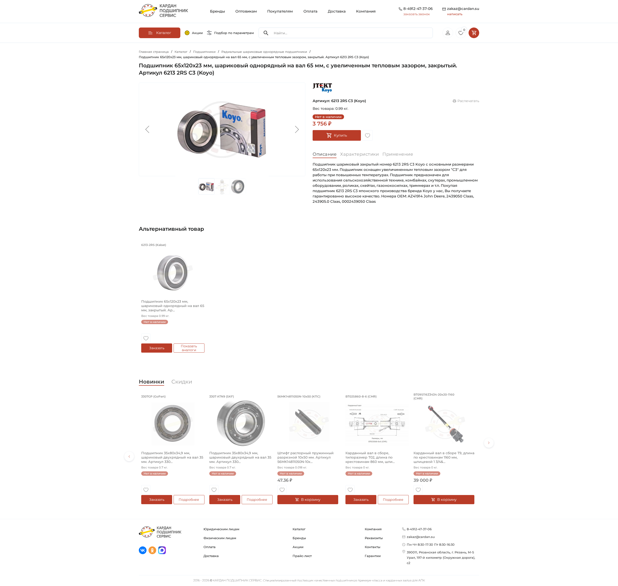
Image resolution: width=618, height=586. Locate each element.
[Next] (489, 443)
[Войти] (447, 33)
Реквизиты (374, 538)
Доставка (337, 11)
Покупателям (280, 11)
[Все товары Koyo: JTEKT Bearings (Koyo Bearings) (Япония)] (322, 88)
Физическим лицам (220, 538)
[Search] (266, 33)
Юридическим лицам (221, 529)
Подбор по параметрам (234, 33)
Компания (366, 11)
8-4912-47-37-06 (418, 8)
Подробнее (189, 499)
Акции (197, 33)
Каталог (299, 529)
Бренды (217, 11)
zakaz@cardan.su (463, 11)
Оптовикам (246, 11)
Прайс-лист (302, 556)
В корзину (310, 499)
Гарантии (373, 556)
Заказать (156, 348)
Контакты (372, 547)
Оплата (310, 11)
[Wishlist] (367, 135)
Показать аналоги (189, 348)
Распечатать (468, 101)
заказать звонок (416, 14)
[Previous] (129, 456)
